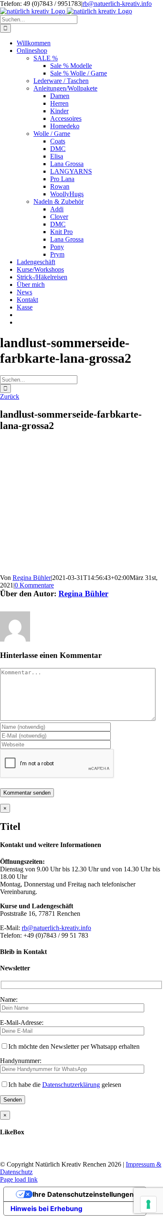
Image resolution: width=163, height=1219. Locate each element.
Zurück (9, 396)
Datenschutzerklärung (71, 1084)
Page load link (19, 1179)
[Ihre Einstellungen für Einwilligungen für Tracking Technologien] (148, 1204)
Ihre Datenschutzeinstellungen (83, 1194)
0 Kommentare (34, 585)
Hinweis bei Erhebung (46, 1208)
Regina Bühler (32, 577)
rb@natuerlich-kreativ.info (117, 3)
